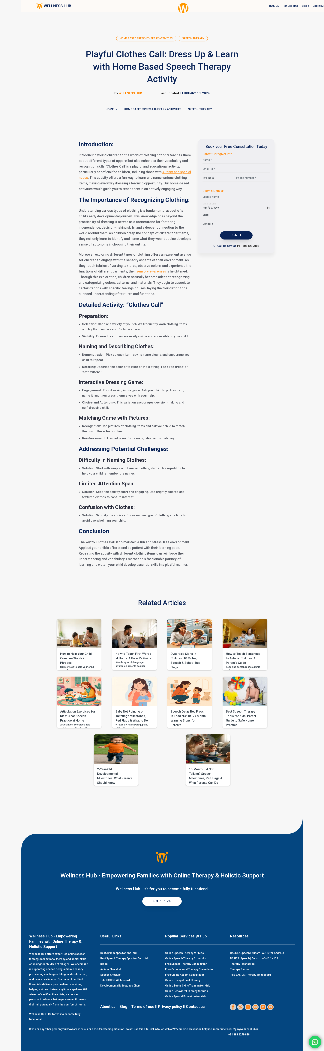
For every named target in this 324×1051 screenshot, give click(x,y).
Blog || (124, 1006)
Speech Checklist (110, 974)
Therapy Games (239, 969)
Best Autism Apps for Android (118, 952)
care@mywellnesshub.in (243, 1029)
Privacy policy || (171, 1006)
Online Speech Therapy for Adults (185, 958)
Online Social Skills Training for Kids (187, 985)
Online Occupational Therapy (182, 980)
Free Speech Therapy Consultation (186, 963)
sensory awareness (151, 271)
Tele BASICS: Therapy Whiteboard (250, 974)
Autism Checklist (110, 969)
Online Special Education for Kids (185, 996)
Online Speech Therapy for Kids (184, 952)
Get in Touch (162, 901)
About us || (109, 1006)
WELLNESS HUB (57, 6)
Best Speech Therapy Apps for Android (124, 958)
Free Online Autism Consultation (185, 974)
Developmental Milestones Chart (120, 985)
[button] (79, 644)
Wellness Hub (130, 93)
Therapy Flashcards (242, 963)
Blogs (305, 5)
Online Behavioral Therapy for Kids (186, 991)
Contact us (195, 1006)
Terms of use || (144, 1006)
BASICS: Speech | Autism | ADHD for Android (257, 952)
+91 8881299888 (248, 246)
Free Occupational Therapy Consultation (189, 969)
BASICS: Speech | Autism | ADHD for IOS (254, 958)
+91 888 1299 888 (239, 1034)
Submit (236, 235)
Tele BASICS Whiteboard (115, 980)
